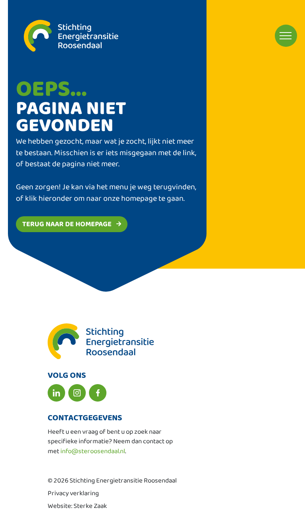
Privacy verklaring (73, 493)
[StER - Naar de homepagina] (63, 36)
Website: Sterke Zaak (77, 506)
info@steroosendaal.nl (92, 451)
